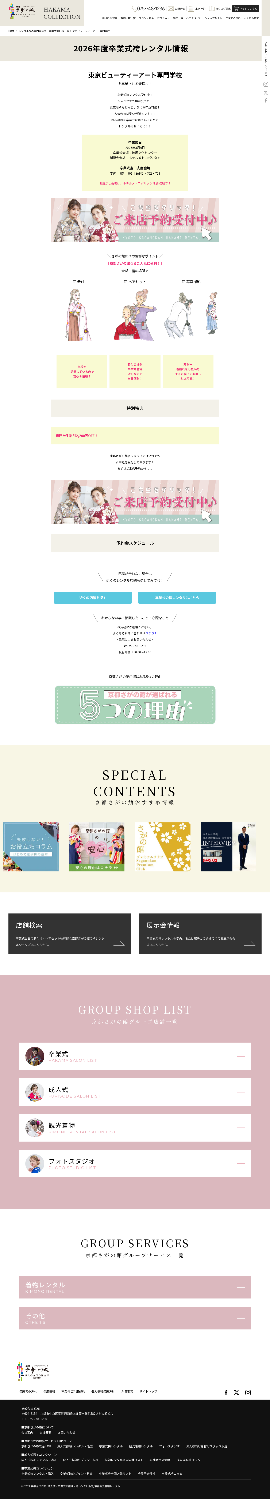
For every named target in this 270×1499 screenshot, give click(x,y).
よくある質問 (251, 18)
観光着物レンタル (141, 1446)
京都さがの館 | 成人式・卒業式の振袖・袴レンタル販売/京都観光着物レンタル (75, 1486)
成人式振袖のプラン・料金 (81, 1460)
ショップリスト (213, 18)
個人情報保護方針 (103, 1391)
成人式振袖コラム (188, 1460)
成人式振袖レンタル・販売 (75, 1446)
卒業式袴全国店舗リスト (115, 1473)
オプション (163, 18)
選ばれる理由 (109, 18)
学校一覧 (178, 18)
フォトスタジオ (169, 1446)
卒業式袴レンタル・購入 (37, 1473)
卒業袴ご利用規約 (73, 1391)
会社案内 (27, 1432)
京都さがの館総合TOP (36, 1446)
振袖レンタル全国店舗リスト (124, 1460)
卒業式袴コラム (172, 1473)
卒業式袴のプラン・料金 (76, 1473)
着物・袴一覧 (128, 18)
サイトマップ (148, 1391)
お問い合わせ (66, 1432)
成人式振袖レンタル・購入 (39, 1460)
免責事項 (127, 1391)
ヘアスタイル (193, 18)
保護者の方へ (28, 1391)
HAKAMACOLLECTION (62, 13)
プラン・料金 (146, 18)
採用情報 (49, 1391)
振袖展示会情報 (160, 1460)
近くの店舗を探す (92, 597)
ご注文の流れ (233, 18)
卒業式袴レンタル (111, 1446)
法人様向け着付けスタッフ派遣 (206, 1446)
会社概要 (45, 1432)
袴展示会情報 (146, 1473)
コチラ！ (151, 633)
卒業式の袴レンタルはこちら (177, 597)
